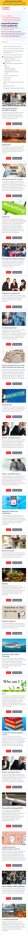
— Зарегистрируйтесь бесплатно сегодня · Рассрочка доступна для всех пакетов (14, 3)
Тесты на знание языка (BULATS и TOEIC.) (14, 48)
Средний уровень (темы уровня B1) (11, 19)
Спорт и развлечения (10, 70)
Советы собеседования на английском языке (13, 82)
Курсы (2, 16)
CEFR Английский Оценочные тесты (12, 46)
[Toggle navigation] (24, 8)
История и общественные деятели (13, 63)
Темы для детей (7, 77)
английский (9, 16)
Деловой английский (8, 86)
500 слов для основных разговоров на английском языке (13, 51)
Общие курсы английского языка (11, 17)
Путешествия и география (11, 71)
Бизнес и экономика (9, 58)
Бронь (8, 123)
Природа (6, 66)
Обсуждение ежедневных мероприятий (13, 88)
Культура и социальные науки (12, 60)
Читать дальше (17, 123)
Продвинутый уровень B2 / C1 (11, 75)
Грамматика (7, 62)
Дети (5, 65)
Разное (6, 73)
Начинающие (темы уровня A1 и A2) (12, 54)
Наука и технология (9, 68)
